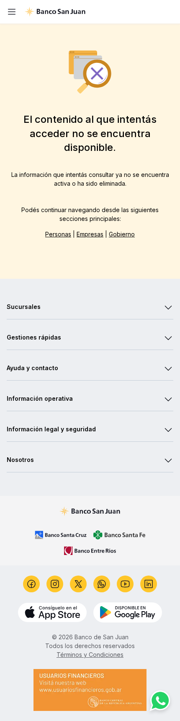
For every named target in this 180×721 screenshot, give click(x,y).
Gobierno (122, 234)
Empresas (90, 234)
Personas (58, 234)
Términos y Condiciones (90, 654)
